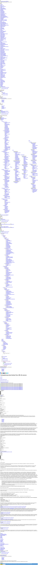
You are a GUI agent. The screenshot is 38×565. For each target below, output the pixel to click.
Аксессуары (7, 284)
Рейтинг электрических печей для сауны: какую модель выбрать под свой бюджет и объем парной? (13, 507)
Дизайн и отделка (8, 335)
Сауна (5, 238)
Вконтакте (3, 557)
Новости (1, 545)
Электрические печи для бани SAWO (5, 513)
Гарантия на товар (2, 548)
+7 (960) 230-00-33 (4, 88)
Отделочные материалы (9, 249)
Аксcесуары (7, 256)
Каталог (4, 236)
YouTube (3, 101)
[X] (3, 373)
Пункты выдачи (2, 543)
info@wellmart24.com (3, 367)
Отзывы (1, 541)
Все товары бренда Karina (3, 534)
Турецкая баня (6, 267)
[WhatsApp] (5, 373)
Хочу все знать (2, 544)
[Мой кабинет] (0, 223)
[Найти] (1, 3)
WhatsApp (3, 559)
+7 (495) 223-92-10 (2, 86)
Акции (1, 536)
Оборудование (8, 240)
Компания (4, 346)
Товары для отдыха (8, 311)
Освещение (7, 331)
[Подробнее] (0, 511)
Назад (4, 235)
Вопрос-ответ (2, 549)
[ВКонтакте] (0, 373)
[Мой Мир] (2, 373)
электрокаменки (12, 508)
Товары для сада (8, 318)
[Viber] (4, 373)
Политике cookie (30, 563)
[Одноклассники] (1, 373)
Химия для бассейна (8, 306)
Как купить (4, 342)
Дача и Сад (6, 309)
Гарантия (3, 420)
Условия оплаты (2, 547)
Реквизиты (1, 540)
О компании (1, 539)
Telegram (3, 100)
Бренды (1, 537)
